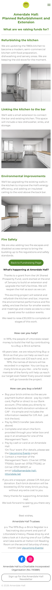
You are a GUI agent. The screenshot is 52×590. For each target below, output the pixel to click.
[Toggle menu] (49, 5)
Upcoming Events (19, 453)
